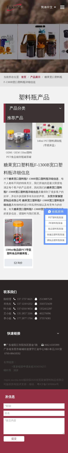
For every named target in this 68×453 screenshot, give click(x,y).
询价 (19, 262)
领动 (31, 384)
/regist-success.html (14, 380)
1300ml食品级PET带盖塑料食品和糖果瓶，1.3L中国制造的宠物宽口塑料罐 (18, 251)
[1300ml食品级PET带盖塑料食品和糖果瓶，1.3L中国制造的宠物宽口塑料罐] (18, 232)
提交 (14, 438)
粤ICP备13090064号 (48, 384)
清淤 (15, 370)
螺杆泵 (7, 370)
